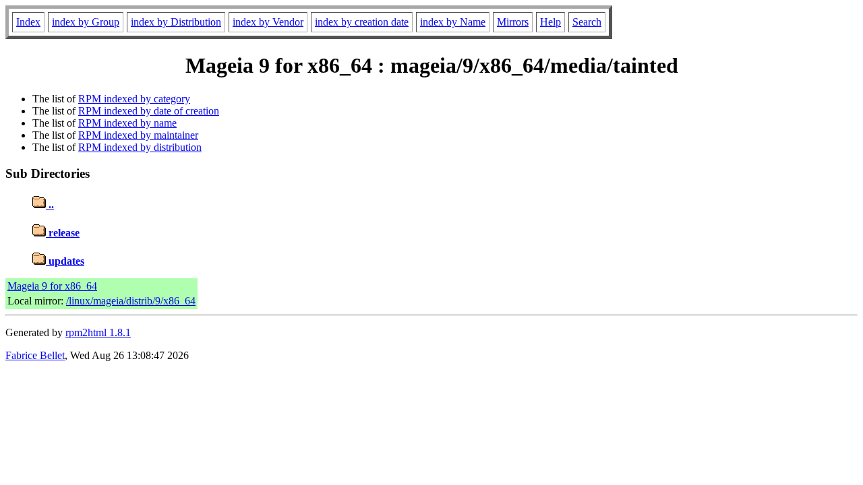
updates (65, 261)
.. (50, 204)
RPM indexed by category (134, 98)
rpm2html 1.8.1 (98, 332)
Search (586, 22)
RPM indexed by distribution (140, 147)
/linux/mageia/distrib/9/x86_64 (131, 300)
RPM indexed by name (127, 123)
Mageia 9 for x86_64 (52, 286)
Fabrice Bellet (35, 355)
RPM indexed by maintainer (138, 135)
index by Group (85, 22)
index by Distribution (176, 22)
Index (28, 22)
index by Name (452, 22)
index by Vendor (268, 22)
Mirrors (513, 22)
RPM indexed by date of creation (148, 111)
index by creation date (362, 22)
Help (550, 22)
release (63, 232)
